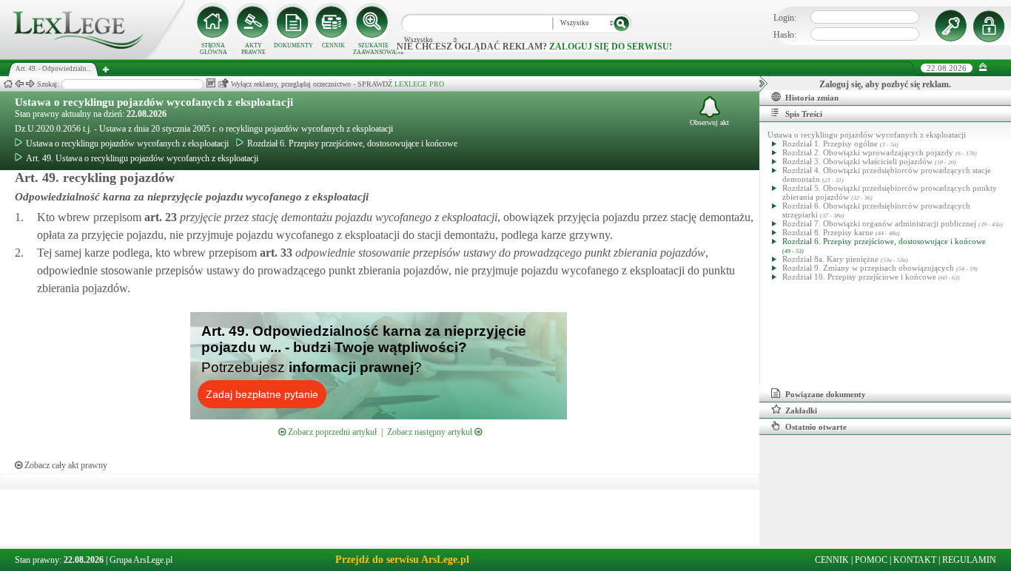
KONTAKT (914, 560)
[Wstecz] (19, 84)
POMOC (871, 560)
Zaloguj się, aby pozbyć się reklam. (885, 84)
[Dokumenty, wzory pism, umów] (293, 22)
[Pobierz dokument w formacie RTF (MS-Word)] (210, 83)
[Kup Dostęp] (333, 22)
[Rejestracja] (991, 26)
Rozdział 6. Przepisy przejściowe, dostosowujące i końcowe (352, 143)
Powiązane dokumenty (825, 394)
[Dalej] (30, 84)
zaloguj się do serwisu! (610, 46)
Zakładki (801, 410)
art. (159, 217)
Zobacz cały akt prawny (64, 465)
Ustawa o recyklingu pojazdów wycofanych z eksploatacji (154, 102)
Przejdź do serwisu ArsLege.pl (402, 559)
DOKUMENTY (293, 45)
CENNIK (333, 45)
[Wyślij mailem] (223, 83)
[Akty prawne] (253, 22)
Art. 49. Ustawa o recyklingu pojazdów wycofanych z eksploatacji (142, 158)
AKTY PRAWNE (253, 48)
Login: (784, 18)
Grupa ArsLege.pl (141, 560)
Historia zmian (812, 97)
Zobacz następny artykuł (430, 432)
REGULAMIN (969, 560)
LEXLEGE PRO (419, 84)
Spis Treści (803, 113)
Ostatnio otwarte (816, 426)
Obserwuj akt (709, 122)
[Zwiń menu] (983, 67)
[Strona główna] (92, 56)
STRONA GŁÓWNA (213, 48)
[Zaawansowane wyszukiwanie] (373, 22)
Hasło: (784, 35)
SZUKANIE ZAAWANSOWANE (373, 48)
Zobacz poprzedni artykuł (331, 432)
